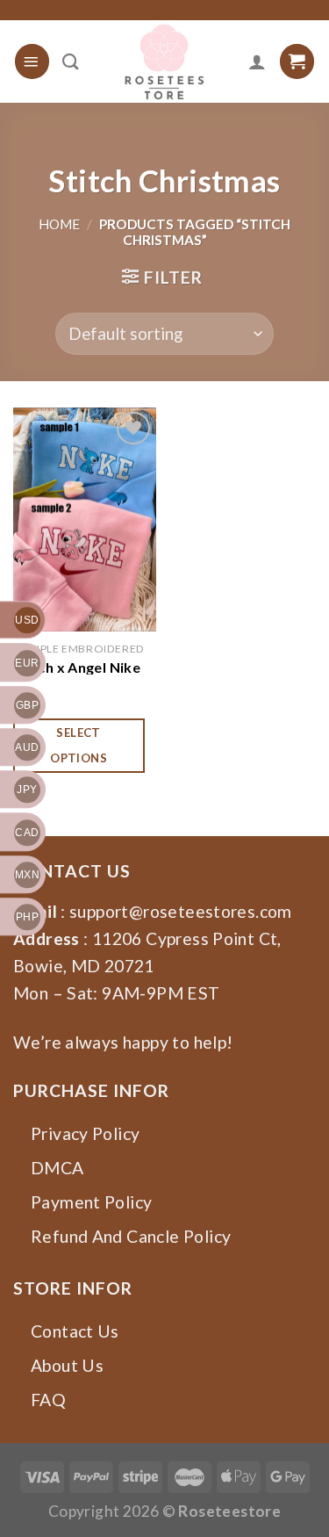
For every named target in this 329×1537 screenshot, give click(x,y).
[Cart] (297, 61)
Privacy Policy (85, 1133)
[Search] (70, 61)
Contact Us (75, 1331)
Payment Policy (91, 1202)
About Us (67, 1365)
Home (59, 224)
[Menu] (32, 61)
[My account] (257, 61)
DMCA (57, 1168)
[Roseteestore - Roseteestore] (164, 61)
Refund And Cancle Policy (131, 1236)
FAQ (48, 1399)
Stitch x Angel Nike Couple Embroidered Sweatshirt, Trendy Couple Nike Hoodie (84, 667)
